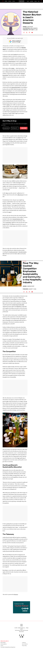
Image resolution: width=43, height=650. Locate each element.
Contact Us (24, 642)
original (18, 137)
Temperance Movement (10, 92)
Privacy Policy (24, 645)
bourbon (15, 54)
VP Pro (28, 1)
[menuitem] (3, 1)
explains (8, 104)
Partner (24, 261)
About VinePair (3, 642)
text (15, 186)
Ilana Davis (30, 26)
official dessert (20, 194)
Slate (7, 193)
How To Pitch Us (25, 644)
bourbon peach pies (13, 252)
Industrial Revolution (15, 87)
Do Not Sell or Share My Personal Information (21, 631)
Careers (2, 645)
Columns (9, 1)
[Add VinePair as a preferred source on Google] (15, 41)
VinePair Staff (30, 286)
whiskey (12, 68)
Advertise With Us (4, 644)
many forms (8, 222)
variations (8, 142)
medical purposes (12, 61)
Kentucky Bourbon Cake (18, 219)
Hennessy (19, 306)
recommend (13, 111)
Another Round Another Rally (18, 304)
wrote (15, 205)
